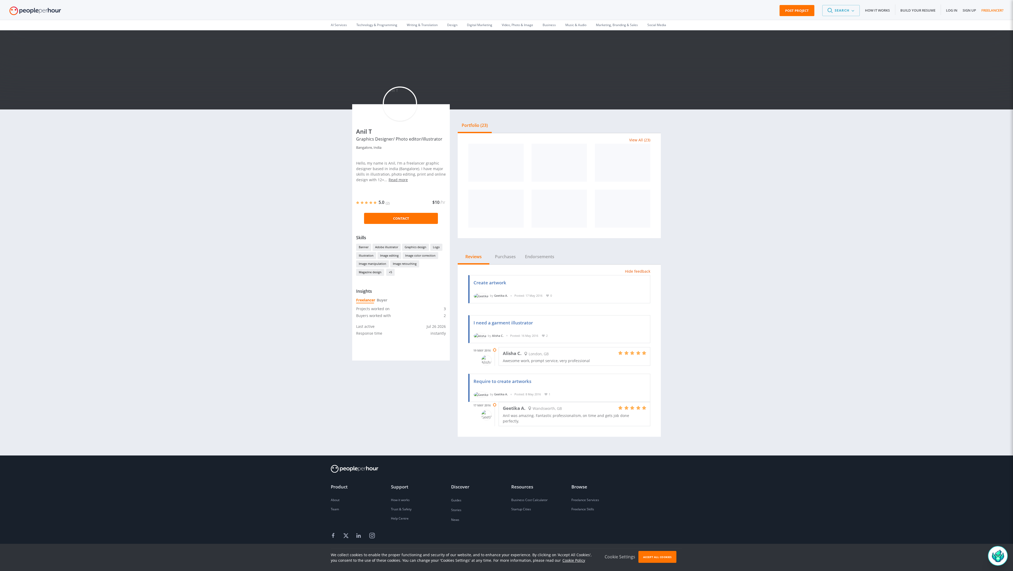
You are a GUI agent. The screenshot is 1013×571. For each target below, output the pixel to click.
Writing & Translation (422, 25)
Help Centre (400, 518)
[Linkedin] (359, 536)
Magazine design (370, 272)
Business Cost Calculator (529, 500)
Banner (364, 247)
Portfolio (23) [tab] (475, 125)
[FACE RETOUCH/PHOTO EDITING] (496, 162)
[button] (841, 10)
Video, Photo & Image (517, 25)
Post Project (797, 10)
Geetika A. (501, 296)
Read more (398, 179)
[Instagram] (372, 536)
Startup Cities (521, 509)
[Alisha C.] (480, 336)
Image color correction (420, 255)
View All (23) (639, 139)
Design (452, 25)
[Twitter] (346, 536)
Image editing (389, 255)
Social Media (656, 25)
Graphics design (415, 247)
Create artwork (490, 283)
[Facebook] (334, 536)
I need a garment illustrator (503, 323)
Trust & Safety (401, 509)
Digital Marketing (479, 25)
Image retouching (405, 264)
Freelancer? (992, 10)
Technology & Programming (376, 25)
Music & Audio (575, 25)
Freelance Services (585, 500)
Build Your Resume (917, 10)
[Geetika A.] (481, 296)
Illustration (366, 255)
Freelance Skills (582, 509)
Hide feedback (637, 271)
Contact (401, 218)
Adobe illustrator (386, 247)
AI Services (339, 25)
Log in (951, 10)
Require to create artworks (502, 381)
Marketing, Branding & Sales (617, 25)
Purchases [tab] (505, 257)
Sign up (969, 10)
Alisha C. (498, 336)
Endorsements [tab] (539, 257)
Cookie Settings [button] (620, 557)
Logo (436, 247)
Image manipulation (372, 264)
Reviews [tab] (473, 257)
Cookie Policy (573, 560)
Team (335, 509)
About (335, 500)
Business (549, 25)
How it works (877, 10)
